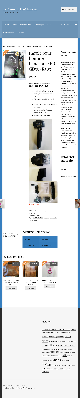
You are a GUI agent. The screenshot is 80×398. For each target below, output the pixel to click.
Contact (21, 33)
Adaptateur (66, 330)
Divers (13, 46)
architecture (52, 332)
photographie (65, 360)
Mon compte (39, 25)
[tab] (11, 234)
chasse (51, 341)
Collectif (52, 345)
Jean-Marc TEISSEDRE (50, 352)
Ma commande (25, 25)
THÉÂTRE (72, 365)
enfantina (71, 346)
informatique (64, 349)
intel (70, 349)
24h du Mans (59, 330)
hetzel (57, 349)
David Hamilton (63, 346)
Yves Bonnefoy (64, 369)
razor (35, 220)
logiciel (66, 352)
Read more (11, 288)
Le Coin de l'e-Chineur (20, 9)
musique (69, 356)
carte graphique (57, 336)
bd (50, 336)
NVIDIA (51, 360)
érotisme (45, 372)
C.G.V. (50, 25)
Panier (14, 25)
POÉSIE (47, 364)
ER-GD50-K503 (38, 218)
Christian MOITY (60, 341)
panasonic (53, 218)
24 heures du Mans (48, 330)
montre (60, 355)
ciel (69, 341)
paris (57, 360)
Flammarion (45, 349)
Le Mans (61, 352)
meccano (54, 355)
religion (54, 365)
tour (44, 368)
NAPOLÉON (45, 360)
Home (8, 46)
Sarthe (58, 365)
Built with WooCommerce (25, 388)
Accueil (6, 25)
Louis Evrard (72, 352)
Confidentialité (8, 33)
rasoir (31, 220)
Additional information (9, 234)
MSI (64, 355)
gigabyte (51, 349)
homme (46, 218)
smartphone (64, 365)
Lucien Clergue (46, 356)
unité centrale (52, 369)
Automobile (61, 332)
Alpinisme (45, 332)
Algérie (73, 330)
